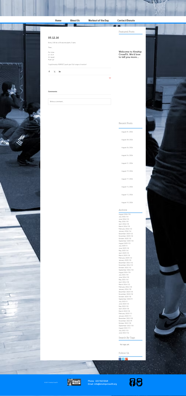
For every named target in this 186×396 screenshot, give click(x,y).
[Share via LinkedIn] (60, 71)
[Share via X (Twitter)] (54, 71)
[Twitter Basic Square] (123, 359)
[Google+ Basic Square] (126, 359)
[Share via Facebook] (49, 71)
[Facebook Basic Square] (120, 359)
